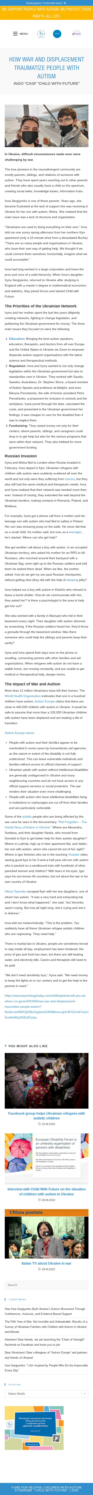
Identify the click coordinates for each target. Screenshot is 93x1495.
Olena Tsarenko (15, 891)
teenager (75, 532)
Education (16, 338)
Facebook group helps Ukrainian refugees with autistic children (46, 1116)
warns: (30, 733)
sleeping (72, 580)
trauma (70, 479)
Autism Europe (45, 701)
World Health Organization (23, 696)
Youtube (73, 854)
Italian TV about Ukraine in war (46, 1263)
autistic (27, 816)
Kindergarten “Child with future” (45, 3)
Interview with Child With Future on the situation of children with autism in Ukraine (47, 1191)
